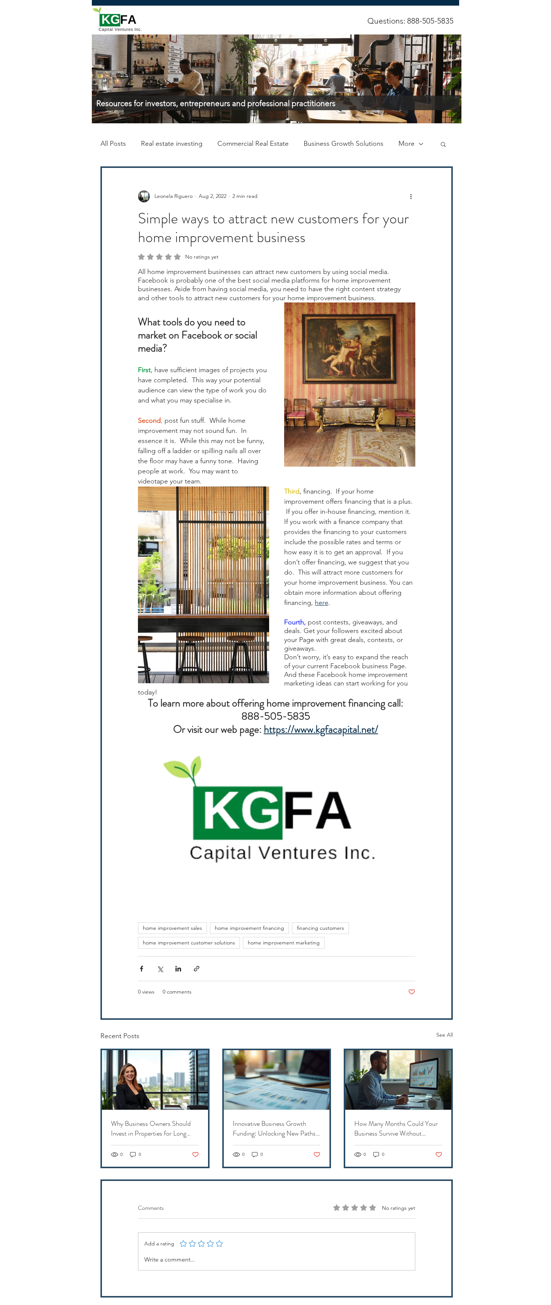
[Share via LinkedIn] (178, 968)
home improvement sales (172, 928)
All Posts (113, 143)
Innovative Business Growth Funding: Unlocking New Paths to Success (274, 1128)
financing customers (320, 928)
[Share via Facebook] (141, 968)
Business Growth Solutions (343, 143)
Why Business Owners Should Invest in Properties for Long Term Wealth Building (151, 1128)
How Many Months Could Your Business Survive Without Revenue (396, 1128)
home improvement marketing (284, 942)
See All (444, 1034)
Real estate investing (171, 143)
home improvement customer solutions (189, 942)
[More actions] (410, 196)
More (406, 143)
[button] (443, 144)
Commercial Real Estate (253, 143)
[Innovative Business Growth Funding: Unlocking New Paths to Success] (277, 1080)
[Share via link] (196, 968)
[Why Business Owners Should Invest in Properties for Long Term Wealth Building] (155, 1080)
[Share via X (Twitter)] (159, 968)
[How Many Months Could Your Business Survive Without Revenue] (398, 1080)
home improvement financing (249, 928)
